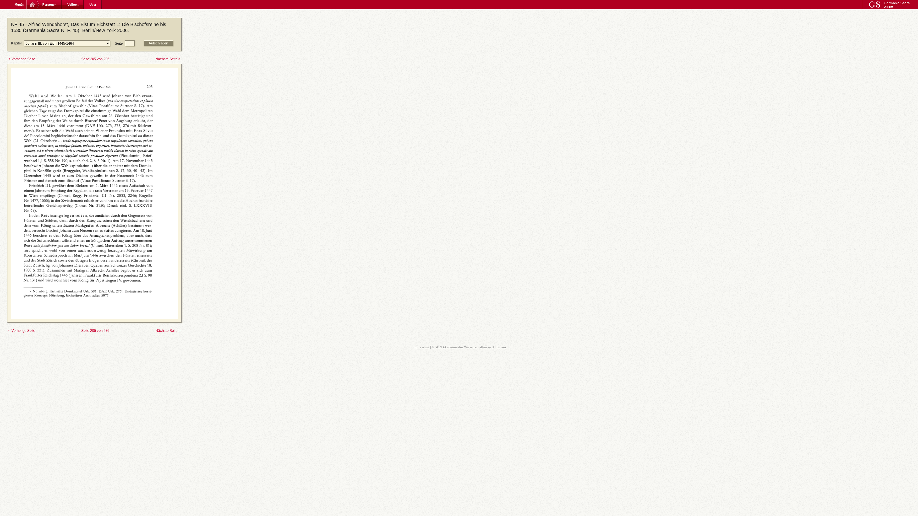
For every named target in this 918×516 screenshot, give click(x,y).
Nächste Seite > (167, 59)
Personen (49, 4)
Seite (119, 43)
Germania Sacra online (897, 4)
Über (92, 4)
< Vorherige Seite (21, 59)
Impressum (420, 347)
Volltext (72, 4)
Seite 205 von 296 (95, 59)
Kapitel (16, 43)
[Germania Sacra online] (31, 4)
